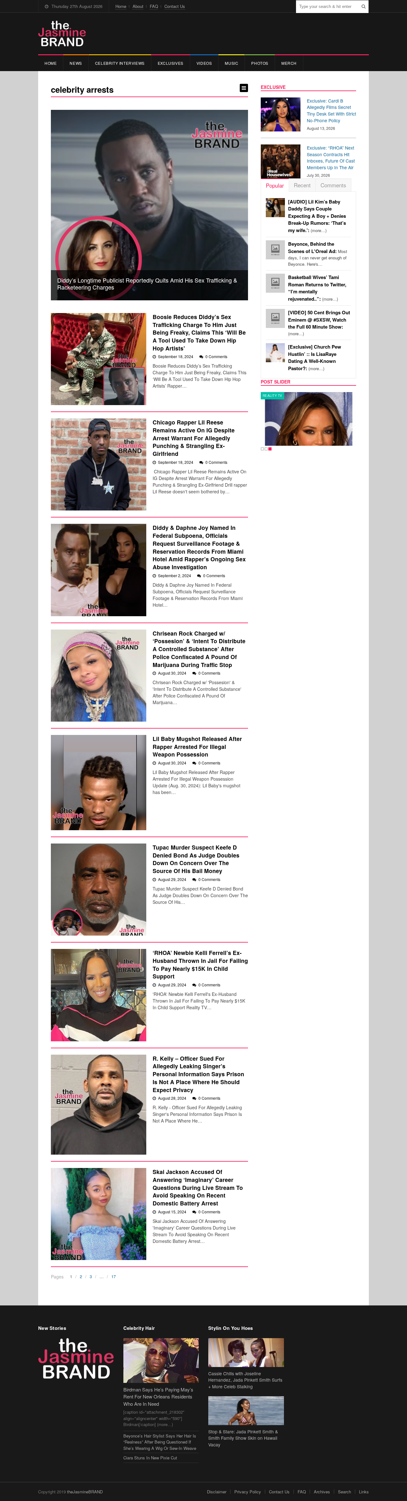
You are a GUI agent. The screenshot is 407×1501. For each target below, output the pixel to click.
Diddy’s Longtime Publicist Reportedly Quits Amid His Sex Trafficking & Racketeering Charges (147, 283)
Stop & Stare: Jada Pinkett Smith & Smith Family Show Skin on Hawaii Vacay (243, 1438)
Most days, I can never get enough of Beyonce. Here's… (317, 254)
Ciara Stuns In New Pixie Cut (150, 1458)
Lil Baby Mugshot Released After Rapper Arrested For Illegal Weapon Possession (197, 746)
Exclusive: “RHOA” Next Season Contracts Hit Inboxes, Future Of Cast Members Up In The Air (331, 157)
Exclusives (170, 63)
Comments (333, 185)
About (138, 6)
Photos (259, 63)
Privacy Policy (247, 1492)
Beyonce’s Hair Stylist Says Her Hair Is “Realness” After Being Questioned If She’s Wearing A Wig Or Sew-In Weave (159, 1442)
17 (113, 1276)
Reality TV (272, 395)
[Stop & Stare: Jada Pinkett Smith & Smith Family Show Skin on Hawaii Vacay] (246, 1410)
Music (231, 63)
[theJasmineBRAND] (62, 33)
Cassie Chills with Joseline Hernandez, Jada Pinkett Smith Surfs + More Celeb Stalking (245, 1380)
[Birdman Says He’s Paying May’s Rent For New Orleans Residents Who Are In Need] (161, 1360)
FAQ (154, 6)
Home (120, 6)
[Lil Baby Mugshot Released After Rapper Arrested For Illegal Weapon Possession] (98, 782)
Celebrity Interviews (120, 63)
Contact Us (174, 6)
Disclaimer (216, 1492)
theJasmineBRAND (85, 1492)
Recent (302, 185)
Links (364, 1492)
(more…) (317, 216)
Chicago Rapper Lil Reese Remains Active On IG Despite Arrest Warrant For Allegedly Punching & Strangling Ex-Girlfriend (194, 437)
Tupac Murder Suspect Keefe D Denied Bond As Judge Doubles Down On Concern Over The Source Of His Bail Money (196, 859)
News (76, 63)
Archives (322, 1492)
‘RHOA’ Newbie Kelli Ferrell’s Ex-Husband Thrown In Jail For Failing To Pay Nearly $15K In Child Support (200, 964)
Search (344, 1492)
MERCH (289, 63)
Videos (204, 63)
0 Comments (216, 356)
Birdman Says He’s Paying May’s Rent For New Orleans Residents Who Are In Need (158, 1396)
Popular (275, 185)
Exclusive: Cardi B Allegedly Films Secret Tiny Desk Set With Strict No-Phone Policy (331, 110)
